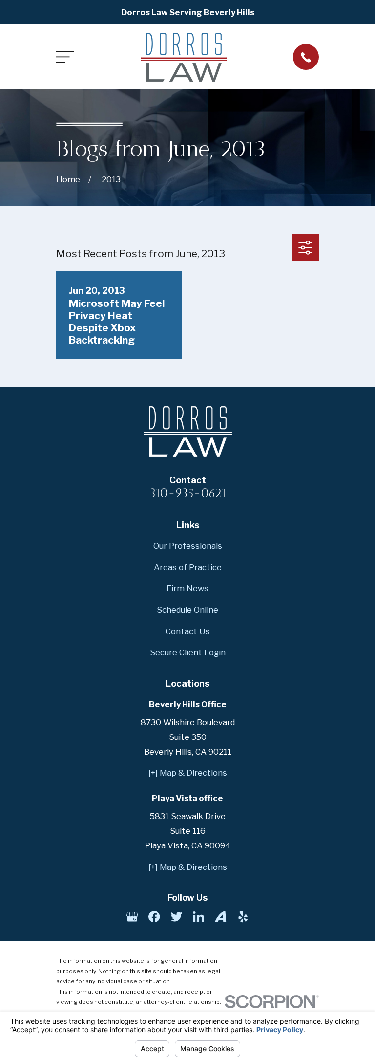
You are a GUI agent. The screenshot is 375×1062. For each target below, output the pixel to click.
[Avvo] (220, 916)
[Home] (184, 57)
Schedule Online (187, 610)
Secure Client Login (188, 652)
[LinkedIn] (198, 916)
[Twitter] (176, 916)
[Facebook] (154, 916)
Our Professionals (187, 546)
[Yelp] (243, 916)
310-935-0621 (188, 492)
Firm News (187, 588)
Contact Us (188, 631)
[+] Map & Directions (187, 773)
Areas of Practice (188, 567)
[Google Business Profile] (132, 916)
